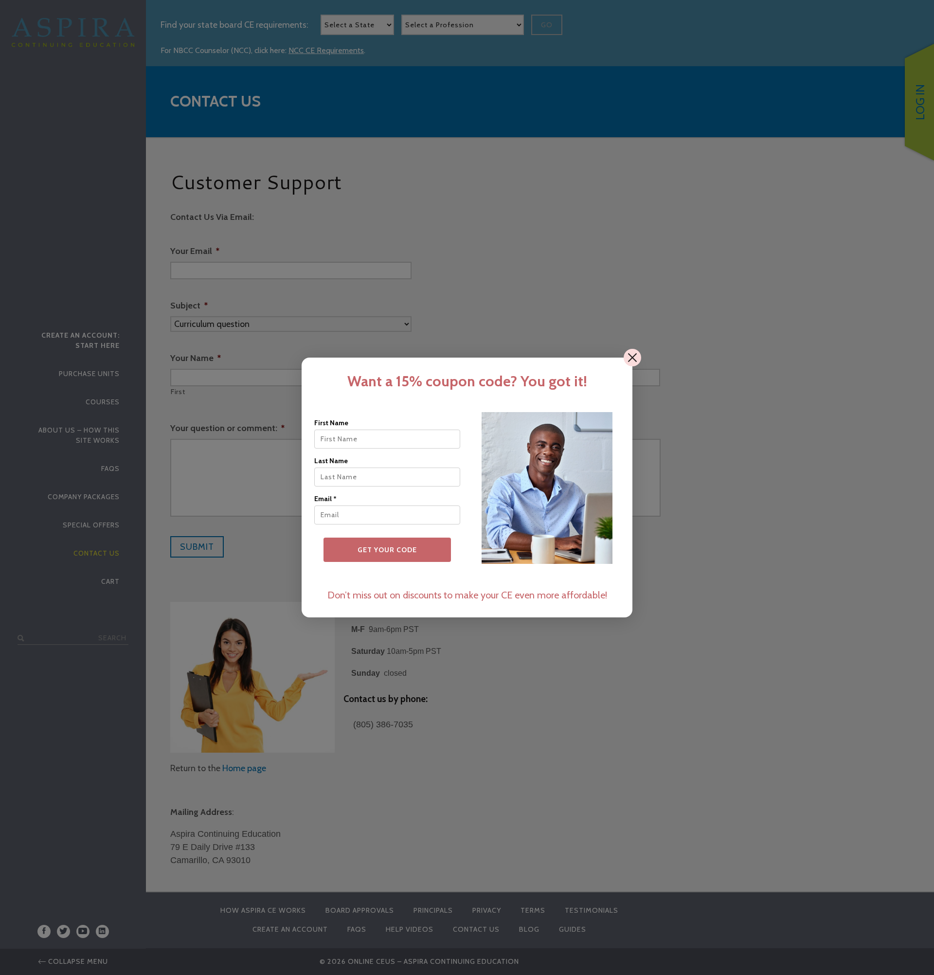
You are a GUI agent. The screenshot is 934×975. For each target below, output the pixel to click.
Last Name (331, 460)
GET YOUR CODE (387, 549)
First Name (331, 422)
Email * (325, 498)
